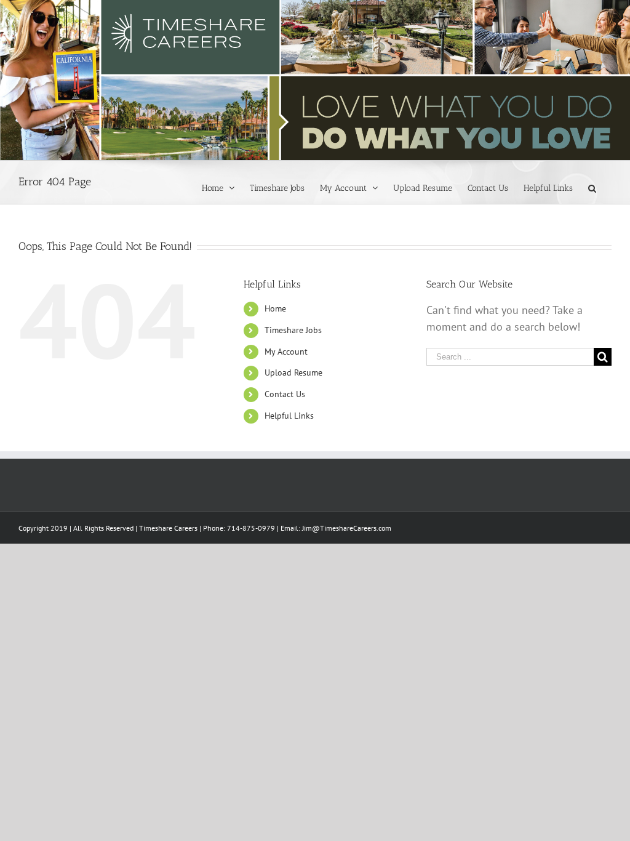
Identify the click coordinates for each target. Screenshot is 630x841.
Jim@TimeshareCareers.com (346, 528)
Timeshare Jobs (293, 330)
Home (275, 308)
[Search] (592, 187)
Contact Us (285, 394)
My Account (286, 351)
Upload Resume (293, 372)
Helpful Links (289, 415)
